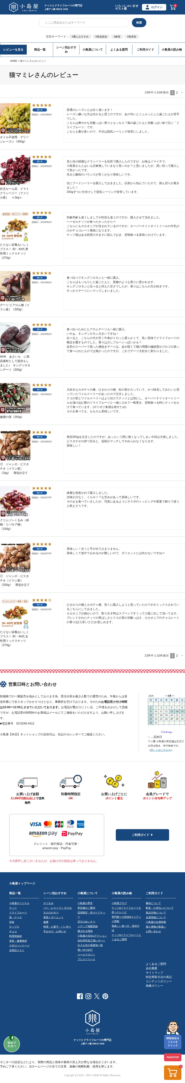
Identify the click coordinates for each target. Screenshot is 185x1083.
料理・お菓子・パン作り (57, 926)
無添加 (132, 36)
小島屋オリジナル (19, 903)
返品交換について (156, 912)
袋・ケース (15, 917)
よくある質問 (119, 49)
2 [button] (177, 92)
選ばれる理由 (85, 931)
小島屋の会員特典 (156, 922)
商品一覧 (40, 49)
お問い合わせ (153, 931)
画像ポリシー (154, 985)
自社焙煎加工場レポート (91, 940)
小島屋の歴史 (85, 903)
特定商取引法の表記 (159, 977)
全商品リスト (16, 950)
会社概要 (151, 968)
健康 (45, 922)
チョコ (13, 931)
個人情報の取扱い (156, 926)
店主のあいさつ (86, 921)
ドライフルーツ (18, 912)
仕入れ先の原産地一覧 (90, 945)
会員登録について (156, 917)
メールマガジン (86, 954)
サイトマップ (154, 972)
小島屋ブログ (119, 903)
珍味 (11, 922)
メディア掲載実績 (88, 926)
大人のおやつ (51, 912)
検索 (139, 22)
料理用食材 (15, 936)
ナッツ (13, 907)
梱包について (153, 903)
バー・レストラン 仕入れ (57, 907)
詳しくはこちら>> (160, 750)
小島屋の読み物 (172, 49)
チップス (14, 926)
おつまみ (48, 903)
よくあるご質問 (156, 963)
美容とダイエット (53, 917)
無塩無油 (102, 36)
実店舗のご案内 (86, 907)
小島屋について (93, 49)
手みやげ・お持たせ (54, 931)
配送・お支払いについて (160, 907)
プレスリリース (86, 959)
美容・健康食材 (18, 940)
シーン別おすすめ (66, 49)
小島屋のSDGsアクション (92, 935)
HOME (13, 61)
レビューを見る (13, 49)
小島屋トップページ (22, 883)
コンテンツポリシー (159, 981)
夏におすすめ (81, 36)
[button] (182, 92)
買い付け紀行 (85, 949)
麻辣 (117, 36)
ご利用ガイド (145, 49)
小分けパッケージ (19, 945)
